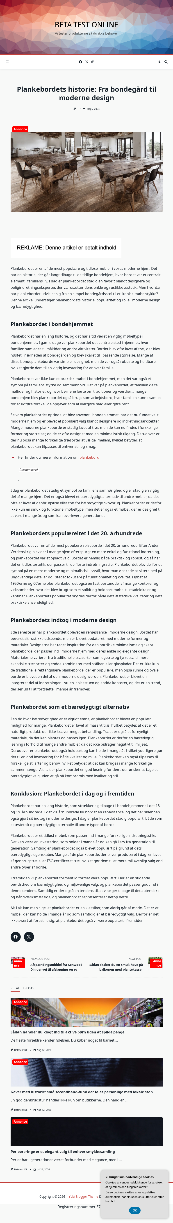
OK (135, 1210)
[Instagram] (92, 62)
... (116, 1040)
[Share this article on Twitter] (29, 937)
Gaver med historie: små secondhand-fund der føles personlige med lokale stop (82, 1091)
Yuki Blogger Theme (83, 1196)
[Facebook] (80, 62)
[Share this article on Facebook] (16, 937)
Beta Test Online (86, 24)
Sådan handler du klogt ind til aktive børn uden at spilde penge (67, 1032)
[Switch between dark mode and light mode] (160, 62)
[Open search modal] (166, 62)
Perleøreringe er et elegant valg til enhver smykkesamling (63, 1151)
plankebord (89, 457)
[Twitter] (86, 62)
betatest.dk (20, 1050)
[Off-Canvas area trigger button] (7, 62)
